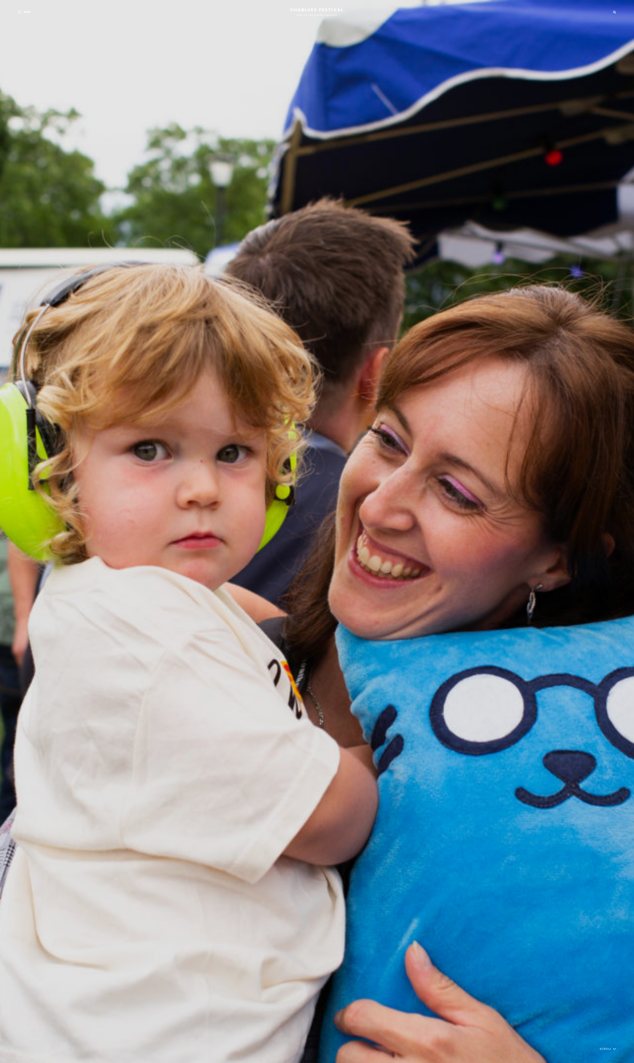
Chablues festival (317, 10)
